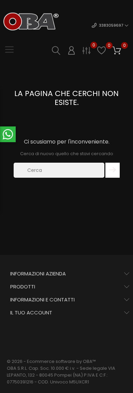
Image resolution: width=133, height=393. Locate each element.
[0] (86, 50)
